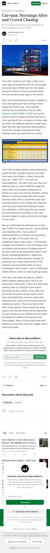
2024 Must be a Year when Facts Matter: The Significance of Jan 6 (19, 441)
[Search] (45, 433)
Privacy (23, 535)
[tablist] (12, 402)
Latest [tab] (11, 433)
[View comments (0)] (10, 40)
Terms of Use (38, 517)
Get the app (37, 542)
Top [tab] (4, 433)
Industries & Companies (13, 11)
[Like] (4, 40)
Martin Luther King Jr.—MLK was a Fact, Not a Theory (19, 462)
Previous (9, 385)
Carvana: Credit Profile (13, 113)
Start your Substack (18, 542)
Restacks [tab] (17, 402)
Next (42, 385)
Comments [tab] (7, 402)
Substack (13, 548)
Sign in (45, 3)
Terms (30, 535)
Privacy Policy (26, 522)
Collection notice (41, 535)
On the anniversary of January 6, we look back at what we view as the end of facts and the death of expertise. (19, 447)
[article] (25, 447)
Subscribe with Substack (27, 511)
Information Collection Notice (32, 519)
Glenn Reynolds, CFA (16, 32)
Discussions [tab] (20, 433)
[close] (43, 466)
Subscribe (36, 3)
